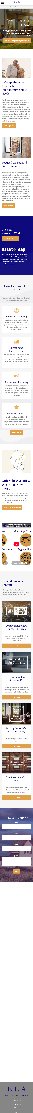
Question (16, 856)
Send (16, 871)
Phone (16, 845)
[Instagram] (21, 1100)
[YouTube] (18, 1100)
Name (16, 822)
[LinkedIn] (15, 1100)
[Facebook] (12, 1100)
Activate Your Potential (11, 239)
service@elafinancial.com (16, 1108)
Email (16, 833)
